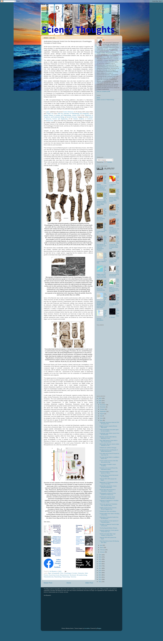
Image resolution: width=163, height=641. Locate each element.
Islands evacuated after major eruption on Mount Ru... (108, 534)
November (103, 407)
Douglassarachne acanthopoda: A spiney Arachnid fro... (109, 450)
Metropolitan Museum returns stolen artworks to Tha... (109, 444)
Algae (49, 573)
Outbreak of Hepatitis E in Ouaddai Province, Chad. (109, 501)
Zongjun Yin (49, 113)
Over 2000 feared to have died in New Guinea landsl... (108, 441)
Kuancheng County (54, 575)
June (101, 418)
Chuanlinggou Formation (70, 573)
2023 (100, 554)
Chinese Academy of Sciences (83, 119)
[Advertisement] (108, 128)
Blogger (99, 628)
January (102, 552)
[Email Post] (65, 571)
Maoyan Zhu (49, 120)
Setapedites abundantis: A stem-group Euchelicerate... (108, 486)
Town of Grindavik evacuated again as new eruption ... (109, 430)
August (102, 413)
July (101, 416)
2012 (100, 579)
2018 (100, 566)
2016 (100, 570)
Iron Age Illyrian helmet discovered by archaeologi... (109, 476)
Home (69, 583)
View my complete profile (103, 91)
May (101, 420)
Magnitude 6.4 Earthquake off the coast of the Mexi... (109, 483)
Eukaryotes (81, 573)
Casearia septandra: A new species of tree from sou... (109, 531)
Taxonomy (73, 576)
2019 (100, 563)
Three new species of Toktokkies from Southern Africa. (108, 504)
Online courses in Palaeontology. (105, 99)
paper (47, 111)
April (101, 545)
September (103, 411)
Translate (109, 162)
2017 (100, 568)
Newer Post (48, 583)
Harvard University (71, 117)
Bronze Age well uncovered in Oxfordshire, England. (108, 490)
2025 (100, 400)
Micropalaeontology (82, 575)
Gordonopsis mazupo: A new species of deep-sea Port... (107, 497)
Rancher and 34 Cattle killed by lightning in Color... (108, 437)
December (103, 404)
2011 (100, 581)
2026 (100, 398)
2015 (100, 572)
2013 (100, 577)
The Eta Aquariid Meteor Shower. (108, 528)
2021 (100, 559)
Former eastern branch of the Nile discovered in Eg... (109, 461)
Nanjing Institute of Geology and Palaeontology (57, 115)
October (102, 409)
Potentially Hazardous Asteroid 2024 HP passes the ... (109, 423)
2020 (100, 561)
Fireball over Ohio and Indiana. (108, 511)
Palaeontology (66, 576)
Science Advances (68, 111)
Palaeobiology (58, 576)
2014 (100, 575)
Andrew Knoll (76, 115)
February (102, 549)
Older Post (89, 583)
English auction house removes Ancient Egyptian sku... (108, 508)
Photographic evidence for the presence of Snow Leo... (108, 494)
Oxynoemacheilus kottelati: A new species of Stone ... (109, 472)
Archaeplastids (56, 573)
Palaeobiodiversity (48, 576)
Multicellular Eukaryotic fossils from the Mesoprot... (109, 518)
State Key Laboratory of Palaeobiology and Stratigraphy (73, 113)
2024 (100, 402)
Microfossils (73, 575)
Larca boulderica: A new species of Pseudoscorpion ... (109, 521)
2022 (100, 557)
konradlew (87, 628)
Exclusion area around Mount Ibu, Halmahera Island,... (109, 468)
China (61, 573)
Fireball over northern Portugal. (108, 447)
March (102, 547)
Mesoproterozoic (64, 575)
